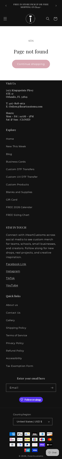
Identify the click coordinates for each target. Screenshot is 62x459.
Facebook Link (16, 264)
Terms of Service (16, 335)
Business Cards (16, 161)
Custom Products (17, 184)
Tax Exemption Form (19, 365)
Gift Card (11, 199)
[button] (5, 19)
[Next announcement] (56, 5)
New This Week (16, 146)
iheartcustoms (35, 456)
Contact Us (13, 312)
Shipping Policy (16, 327)
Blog (9, 154)
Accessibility (14, 358)
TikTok (10, 278)
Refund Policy (15, 350)
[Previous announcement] (6, 5)
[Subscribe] (52, 388)
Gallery (10, 320)
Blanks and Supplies (19, 192)
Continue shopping (31, 64)
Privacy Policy (15, 343)
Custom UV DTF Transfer (22, 176)
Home (10, 138)
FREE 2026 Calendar (19, 207)
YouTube (12, 285)
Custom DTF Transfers (20, 169)
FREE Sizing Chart (17, 214)
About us (12, 304)
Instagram (13, 271)
